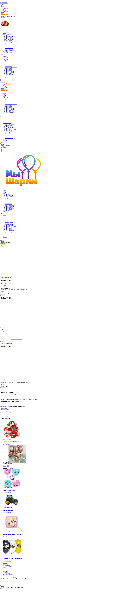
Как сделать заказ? (4, 3)
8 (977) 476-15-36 (3, 2)
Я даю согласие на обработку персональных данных (12, 587)
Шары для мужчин (9, 38)
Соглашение (2, 586)
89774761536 (3, 147)
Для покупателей (3, 5)
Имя (1, 583)
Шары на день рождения (10, 36)
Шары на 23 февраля (9, 45)
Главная (4, 30)
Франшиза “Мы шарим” (8, 566)
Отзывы (2, 4)
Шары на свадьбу (8, 42)
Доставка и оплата (9, 52)
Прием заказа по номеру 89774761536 (8, 577)
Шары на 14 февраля (9, 47)
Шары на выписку (9, 40)
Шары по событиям (7, 34)
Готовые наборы (7, 277)
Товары (2, 277)
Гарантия (2, 6)
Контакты (5, 51)
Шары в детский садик (9, 50)
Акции (6, 35)
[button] (3, 17)
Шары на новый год (9, 48)
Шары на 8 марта (8, 44)
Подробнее (8, 536)
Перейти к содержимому (5, 0)
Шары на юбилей (8, 43)
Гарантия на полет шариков (6, 18)
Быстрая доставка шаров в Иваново (7, 16)
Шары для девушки (9, 37)
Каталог (4, 33)
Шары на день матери (9, 49)
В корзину (3, 341)
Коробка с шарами (9, 39)
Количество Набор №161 (5, 293)
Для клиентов (5, 564)
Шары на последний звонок (11, 41)
